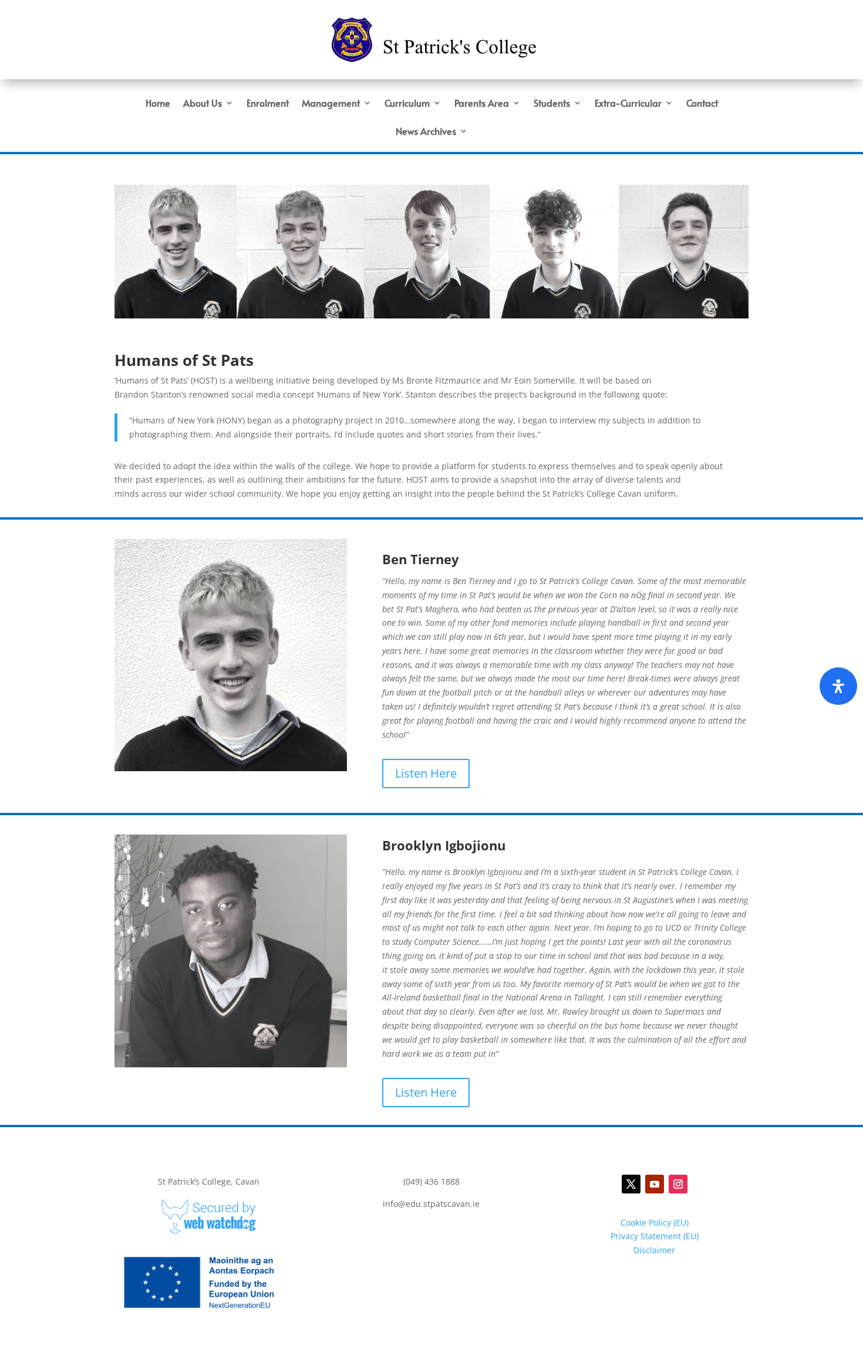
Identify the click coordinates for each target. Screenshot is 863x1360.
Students (552, 104)
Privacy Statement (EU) (655, 1236)
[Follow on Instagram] (678, 1184)
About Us (202, 104)
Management (331, 104)
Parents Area (481, 104)
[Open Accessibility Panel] (838, 686)
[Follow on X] (631, 1184)
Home (158, 104)
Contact (702, 104)
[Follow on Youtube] (654, 1184)
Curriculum (407, 104)
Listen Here (426, 773)
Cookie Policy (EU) (655, 1222)
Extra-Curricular (628, 104)
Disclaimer (654, 1250)
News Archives (426, 132)
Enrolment (268, 104)
